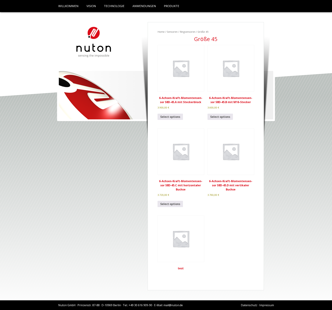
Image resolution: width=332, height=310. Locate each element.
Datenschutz (249, 305)
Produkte (171, 6)
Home (161, 31)
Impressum (266, 305)
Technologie (114, 6)
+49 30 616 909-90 (140, 305)
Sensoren (172, 31)
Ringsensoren (187, 31)
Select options (170, 117)
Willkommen (68, 6)
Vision (91, 6)
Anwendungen (144, 6)
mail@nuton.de (173, 305)
